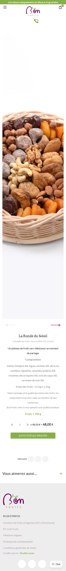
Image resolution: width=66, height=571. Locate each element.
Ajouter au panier (33, 435)
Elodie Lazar (26, 553)
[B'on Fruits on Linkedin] (32, 564)
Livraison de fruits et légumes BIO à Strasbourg (29, 522)
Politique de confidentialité (18, 541)
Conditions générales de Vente (19, 547)
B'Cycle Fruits (11, 528)
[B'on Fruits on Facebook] (22, 564)
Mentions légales (12, 535)
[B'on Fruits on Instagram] (42, 564)
